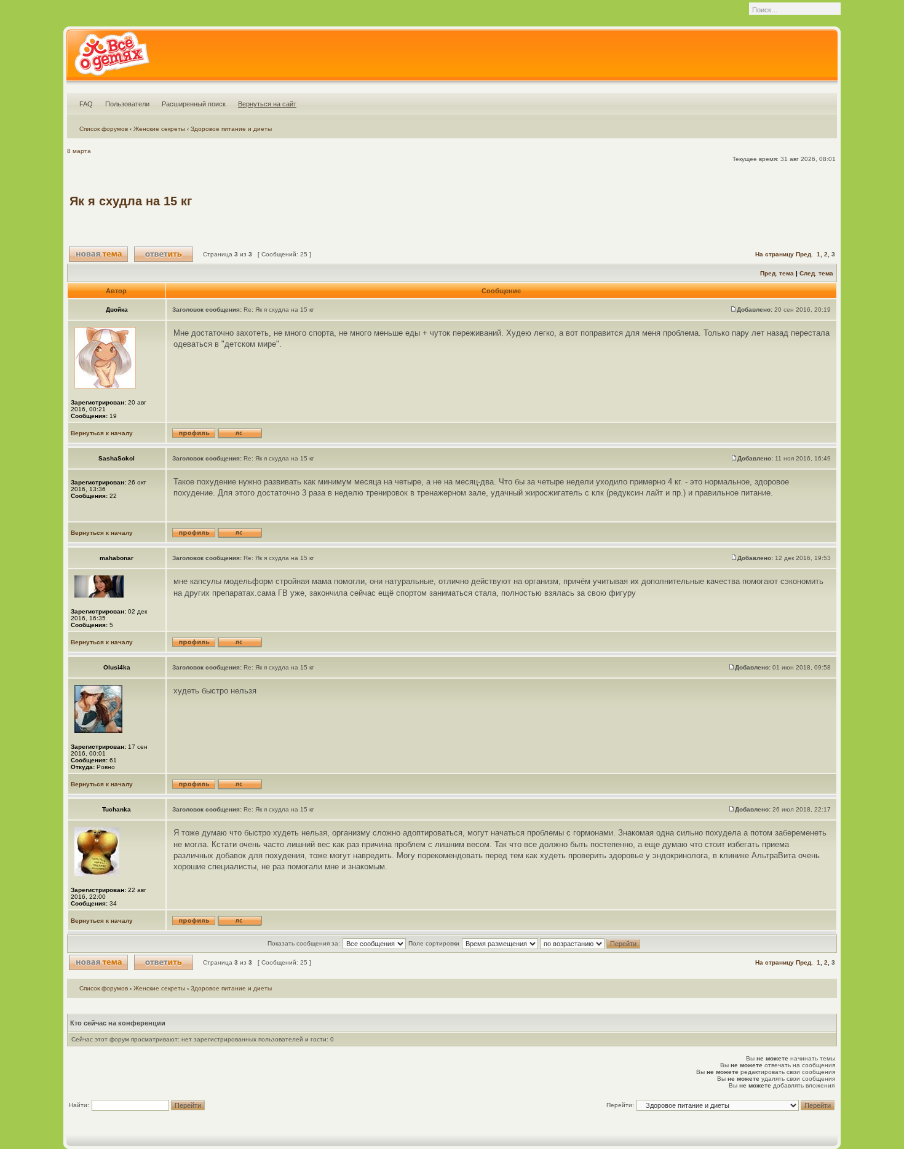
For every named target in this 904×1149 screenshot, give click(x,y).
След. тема (816, 273)
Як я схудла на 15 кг (130, 201)
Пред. (804, 254)
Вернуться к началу (102, 433)
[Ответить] (163, 254)
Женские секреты (159, 128)
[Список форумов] (111, 57)
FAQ (86, 104)
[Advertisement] (611, 201)
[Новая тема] (98, 254)
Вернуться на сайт (267, 104)
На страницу (774, 254)
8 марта (79, 151)
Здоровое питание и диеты (231, 128)
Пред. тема (777, 273)
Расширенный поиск (194, 104)
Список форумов (103, 128)
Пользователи (127, 104)
